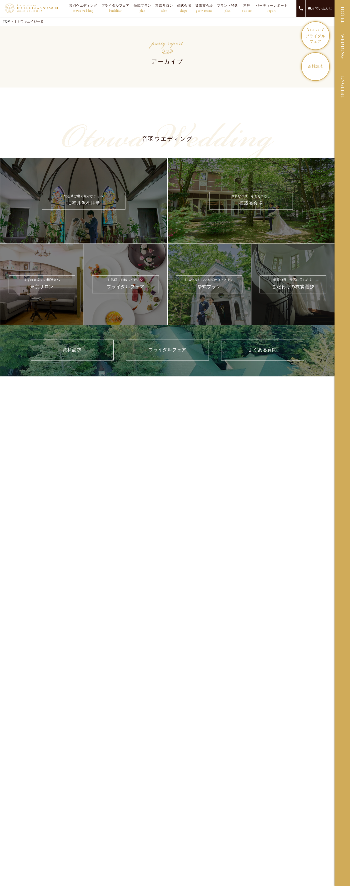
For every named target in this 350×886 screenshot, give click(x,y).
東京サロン (164, 8)
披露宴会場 (204, 8)
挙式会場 (184, 8)
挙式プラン (142, 8)
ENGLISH (342, 87)
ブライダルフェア (115, 8)
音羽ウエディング (83, 8)
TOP (6, 21)
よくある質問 (263, 350)
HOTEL (342, 15)
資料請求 (315, 66)
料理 (247, 8)
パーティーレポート (271, 8)
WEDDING (342, 46)
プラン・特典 (227, 8)
